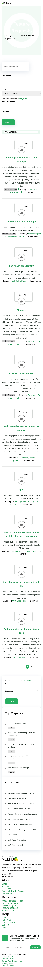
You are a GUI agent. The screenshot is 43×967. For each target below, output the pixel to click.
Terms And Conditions (12, 961)
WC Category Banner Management (22, 819)
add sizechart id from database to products (21, 746)
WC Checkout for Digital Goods (20, 824)
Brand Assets (8, 956)
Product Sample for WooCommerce (22, 814)
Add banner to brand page (21, 221)
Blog (4, 918)
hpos (21, 489)
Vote (21, 149)
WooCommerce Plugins (12, 901)
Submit (8, 122)
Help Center (7, 920)
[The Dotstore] (6, 3)
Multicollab (6, 888)
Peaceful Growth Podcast (13, 891)
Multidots (6, 886)
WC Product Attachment (17, 845)
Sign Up (35, 947)
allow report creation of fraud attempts (22, 159)
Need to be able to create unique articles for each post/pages (21, 534)
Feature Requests (10, 908)
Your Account (8, 910)
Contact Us (7, 893)
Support (5, 925)
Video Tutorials (8, 922)
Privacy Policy (8, 963)
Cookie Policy (8, 966)
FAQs (4, 927)
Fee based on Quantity (21, 266)
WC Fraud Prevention (17, 840)
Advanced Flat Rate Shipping (20, 798)
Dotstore (6, 884)
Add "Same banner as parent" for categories (21, 428)
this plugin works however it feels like (21, 584)
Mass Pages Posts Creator (24, 551)
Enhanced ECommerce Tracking (21, 804)
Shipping (21, 310)
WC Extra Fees (19, 281)
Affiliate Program (9, 905)
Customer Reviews (10, 903)
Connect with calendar (21, 373)
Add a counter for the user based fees (22, 631)
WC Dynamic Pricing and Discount (22, 830)
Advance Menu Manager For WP (21, 793)
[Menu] (38, 3)
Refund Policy (8, 959)
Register (23, 98)
